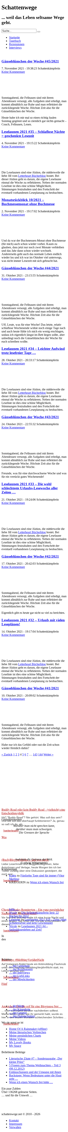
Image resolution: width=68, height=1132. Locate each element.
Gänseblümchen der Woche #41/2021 (30, 688)
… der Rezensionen (21, 969)
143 (35, 754)
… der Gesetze (18, 1012)
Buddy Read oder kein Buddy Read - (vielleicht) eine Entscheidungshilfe (33, 811)
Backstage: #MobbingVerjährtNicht (23, 960)
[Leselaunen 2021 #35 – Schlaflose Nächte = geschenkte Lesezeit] (11, 166)
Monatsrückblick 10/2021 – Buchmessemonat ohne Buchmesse (28, 202)
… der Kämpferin (19, 1009)
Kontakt (14, 1120)
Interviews (15, 47)
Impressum (15, 1123)
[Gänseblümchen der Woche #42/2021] (11, 586)
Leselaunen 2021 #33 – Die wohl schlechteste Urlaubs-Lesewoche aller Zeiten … (30, 488)
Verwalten (15, 1127)
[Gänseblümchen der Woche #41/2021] (11, 718)
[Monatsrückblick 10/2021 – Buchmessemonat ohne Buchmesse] (11, 234)
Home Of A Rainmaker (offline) (28, 1028)
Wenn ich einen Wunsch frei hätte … (31, 1082)
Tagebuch (15, 40)
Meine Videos (17, 1039)
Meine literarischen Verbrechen (27, 1032)
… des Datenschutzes (22, 1016)
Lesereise (14, 919)
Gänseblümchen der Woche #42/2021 (30, 556)
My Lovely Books (20, 1042)
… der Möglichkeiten (22, 979)
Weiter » (48, 754)
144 (40, 754)
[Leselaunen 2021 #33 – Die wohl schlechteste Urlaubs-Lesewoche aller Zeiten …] (11, 522)
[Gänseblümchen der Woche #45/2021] (11, 91)
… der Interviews (19, 972)
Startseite (14, 37)
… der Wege (16, 1006)
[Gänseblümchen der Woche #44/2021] (11, 298)
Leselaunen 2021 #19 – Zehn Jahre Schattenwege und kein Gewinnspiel (37, 921)
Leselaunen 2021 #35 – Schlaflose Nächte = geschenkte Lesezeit (33, 134)
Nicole (13, 912)
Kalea (12, 875)
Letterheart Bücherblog (32, 175)
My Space (15, 1045)
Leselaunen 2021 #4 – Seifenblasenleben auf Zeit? (28, 928)
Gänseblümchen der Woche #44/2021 (30, 268)
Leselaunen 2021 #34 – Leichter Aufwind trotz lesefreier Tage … (33, 351)
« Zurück (7, 754)
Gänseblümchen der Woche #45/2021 (30, 61)
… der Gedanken (19, 965)
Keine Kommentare (13, 71)
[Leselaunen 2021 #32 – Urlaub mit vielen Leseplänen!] (11, 654)
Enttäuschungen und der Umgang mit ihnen (35, 1072)
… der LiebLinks (19, 976)
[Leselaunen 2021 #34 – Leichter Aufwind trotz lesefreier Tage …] (11, 383)
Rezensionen (16, 44)
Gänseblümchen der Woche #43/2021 (30, 417)
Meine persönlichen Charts (25, 1035)
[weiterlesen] (11, 830)
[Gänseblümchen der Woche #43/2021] (11, 447)
